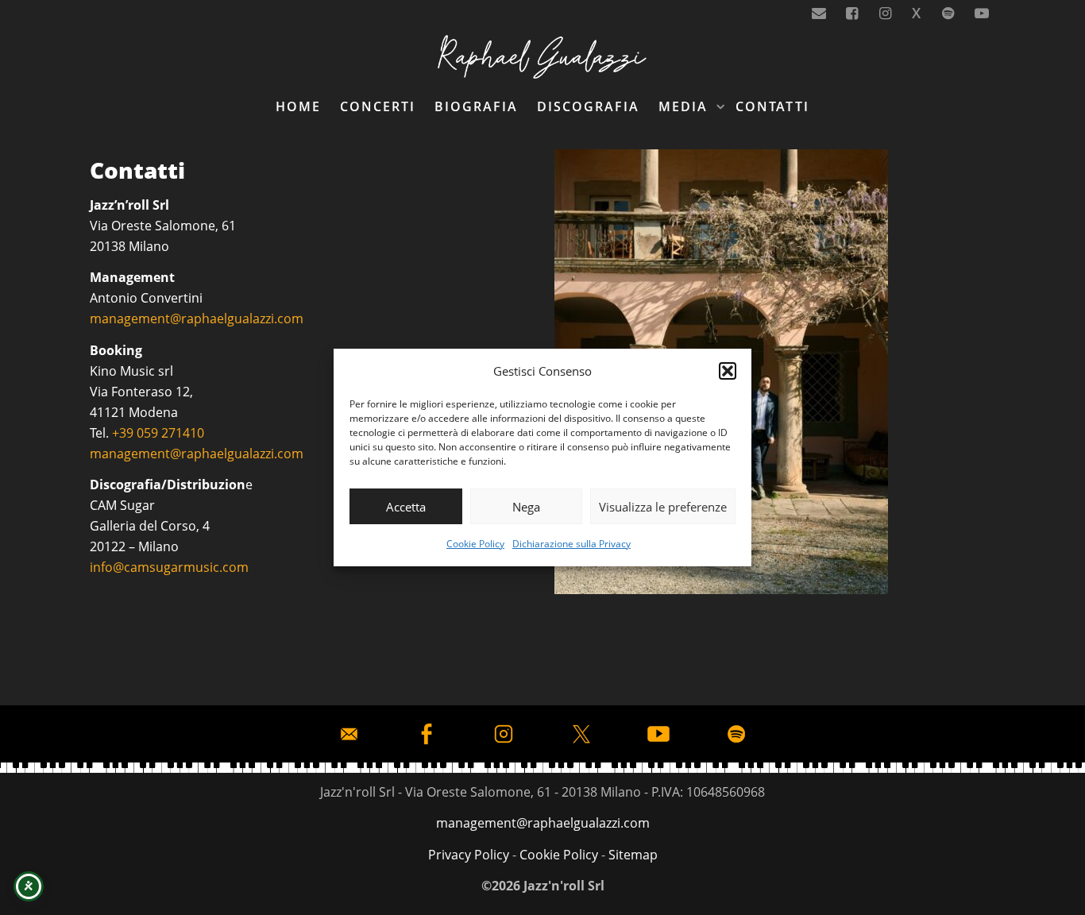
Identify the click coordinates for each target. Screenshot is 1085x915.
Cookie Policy (475, 543)
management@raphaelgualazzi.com (196, 318)
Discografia (588, 106)
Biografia (476, 106)
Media (685, 106)
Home (298, 106)
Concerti (377, 106)
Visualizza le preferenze (663, 507)
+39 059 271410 (158, 433)
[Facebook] (853, 13)
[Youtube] (981, 13)
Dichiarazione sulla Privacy (571, 543)
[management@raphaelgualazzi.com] (819, 13)
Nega (526, 507)
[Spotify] (949, 13)
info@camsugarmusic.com (169, 567)
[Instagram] (886, 13)
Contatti (772, 106)
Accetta (406, 507)
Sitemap (633, 854)
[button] (728, 371)
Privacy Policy (468, 854)
